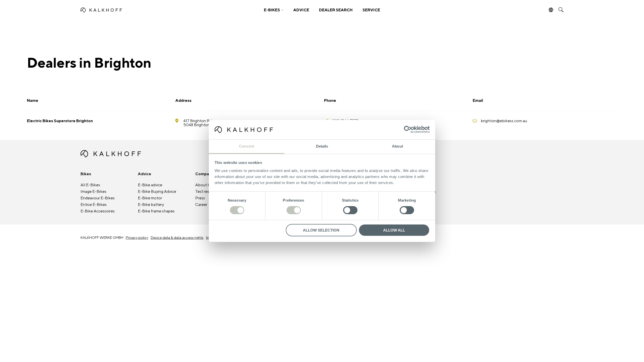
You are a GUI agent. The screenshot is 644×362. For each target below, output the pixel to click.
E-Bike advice (150, 185)
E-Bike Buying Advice (157, 191)
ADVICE (301, 10)
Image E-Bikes (93, 191)
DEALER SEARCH (336, 10)
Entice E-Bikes (93, 204)
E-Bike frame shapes (156, 211)
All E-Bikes (90, 185)
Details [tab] (322, 146)
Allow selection (321, 230)
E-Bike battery (151, 204)
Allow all (394, 230)
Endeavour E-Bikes (97, 198)
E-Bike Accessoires (97, 211)
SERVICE (371, 10)
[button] (274, 10)
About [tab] (397, 146)
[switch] (294, 210)
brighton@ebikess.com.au (504, 120)
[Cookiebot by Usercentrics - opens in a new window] (408, 129)
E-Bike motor (150, 198)
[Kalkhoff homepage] (139, 10)
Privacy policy (137, 238)
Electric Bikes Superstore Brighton (60, 120)
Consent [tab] (246, 146)
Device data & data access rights (177, 238)
